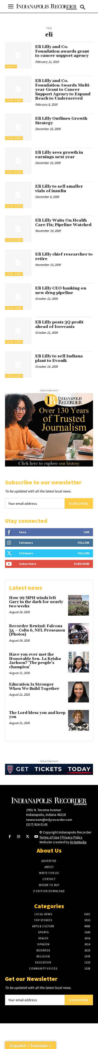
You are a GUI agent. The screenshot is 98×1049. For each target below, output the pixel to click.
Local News (14, 100)
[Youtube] (36, 837)
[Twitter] (27, 837)
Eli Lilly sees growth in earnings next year (59, 154)
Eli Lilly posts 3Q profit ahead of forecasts (59, 324)
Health (11, 66)
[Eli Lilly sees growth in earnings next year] (18, 161)
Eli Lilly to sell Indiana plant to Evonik (59, 358)
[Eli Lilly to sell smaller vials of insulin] (18, 195)
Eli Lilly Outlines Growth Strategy (61, 120)
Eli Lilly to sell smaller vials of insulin (59, 188)
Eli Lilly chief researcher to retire (64, 256)
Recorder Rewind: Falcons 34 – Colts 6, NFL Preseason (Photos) (37, 630)
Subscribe (78, 503)
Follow (83, 542)
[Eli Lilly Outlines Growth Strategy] (18, 127)
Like (86, 532)
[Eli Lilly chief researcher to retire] (18, 262)
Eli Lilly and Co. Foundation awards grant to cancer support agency (62, 51)
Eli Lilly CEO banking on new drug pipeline (60, 290)
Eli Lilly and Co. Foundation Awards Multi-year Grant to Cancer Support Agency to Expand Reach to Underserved (63, 89)
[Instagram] (18, 837)
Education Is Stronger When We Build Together (34, 686)
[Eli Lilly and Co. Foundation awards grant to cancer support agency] (18, 55)
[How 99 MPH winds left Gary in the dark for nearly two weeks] (78, 605)
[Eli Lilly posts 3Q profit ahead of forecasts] (18, 330)
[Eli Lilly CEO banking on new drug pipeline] (18, 296)
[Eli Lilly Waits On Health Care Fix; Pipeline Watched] (18, 229)
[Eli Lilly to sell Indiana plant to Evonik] (18, 364)
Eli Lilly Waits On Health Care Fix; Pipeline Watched (63, 222)
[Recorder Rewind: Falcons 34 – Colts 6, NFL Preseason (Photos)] (78, 633)
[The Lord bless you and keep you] (78, 720)
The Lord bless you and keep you (37, 715)
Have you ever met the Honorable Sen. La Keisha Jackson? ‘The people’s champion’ (35, 660)
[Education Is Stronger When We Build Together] (78, 692)
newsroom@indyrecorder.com (49, 819)
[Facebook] (10, 837)
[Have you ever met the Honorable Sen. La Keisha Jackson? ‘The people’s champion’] (78, 662)
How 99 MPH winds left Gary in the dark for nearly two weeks (36, 602)
